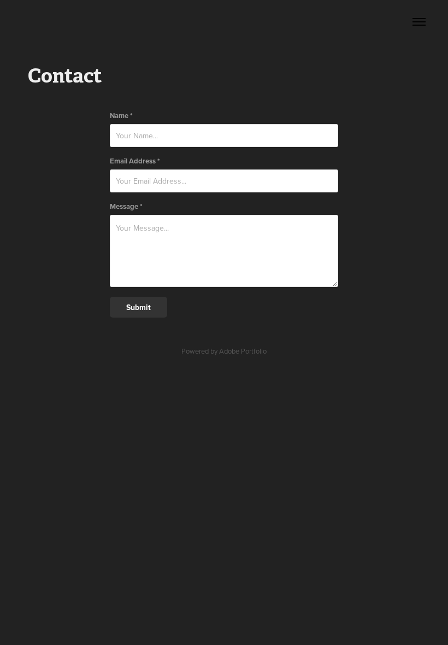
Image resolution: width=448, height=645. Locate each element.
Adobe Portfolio (243, 351)
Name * (121, 116)
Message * (126, 206)
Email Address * (135, 161)
